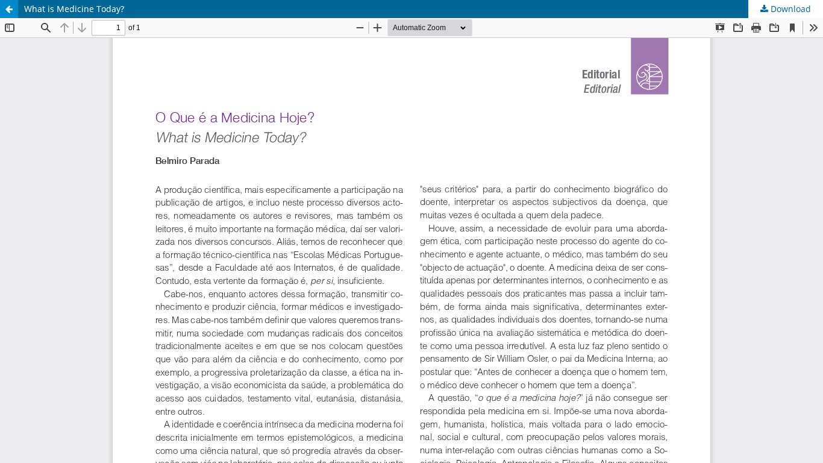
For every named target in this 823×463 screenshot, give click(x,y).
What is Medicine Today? (74, 8)
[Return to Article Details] (9, 9)
